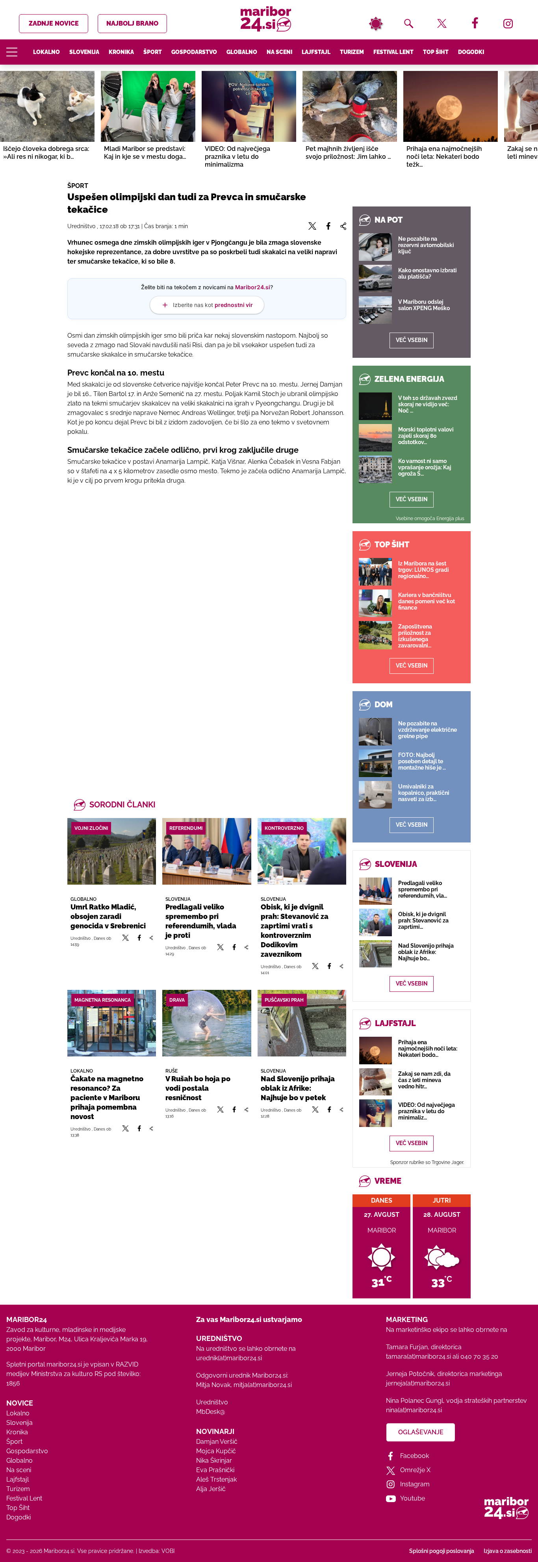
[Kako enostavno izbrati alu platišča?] (375, 278)
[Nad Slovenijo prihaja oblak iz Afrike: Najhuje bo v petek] (302, 1023)
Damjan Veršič (216, 1441)
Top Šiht (436, 52)
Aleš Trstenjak (216, 1479)
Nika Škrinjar (214, 1460)
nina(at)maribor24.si (414, 1410)
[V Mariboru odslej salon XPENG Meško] (375, 310)
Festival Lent (393, 52)
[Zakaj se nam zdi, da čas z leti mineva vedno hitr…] (375, 1081)
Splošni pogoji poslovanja (441, 1551)
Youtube (412, 1498)
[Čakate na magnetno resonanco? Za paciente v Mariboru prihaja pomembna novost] (111, 1023)
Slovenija (84, 52)
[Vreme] (376, 24)
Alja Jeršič (211, 1489)
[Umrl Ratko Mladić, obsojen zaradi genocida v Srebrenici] (111, 851)
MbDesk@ (210, 1411)
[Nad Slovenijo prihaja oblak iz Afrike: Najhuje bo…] (375, 953)
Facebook (414, 1456)
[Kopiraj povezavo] (151, 941)
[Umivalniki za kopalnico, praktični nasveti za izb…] (375, 795)
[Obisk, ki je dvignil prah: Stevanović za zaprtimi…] (375, 922)
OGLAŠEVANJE (420, 1432)
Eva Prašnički (215, 1470)
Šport (152, 52)
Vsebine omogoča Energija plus (430, 518)
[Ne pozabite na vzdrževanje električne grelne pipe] (375, 732)
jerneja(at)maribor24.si (418, 1383)
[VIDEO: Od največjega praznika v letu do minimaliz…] (375, 1113)
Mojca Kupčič (216, 1451)
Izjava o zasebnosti (508, 1551)
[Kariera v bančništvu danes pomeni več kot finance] (375, 603)
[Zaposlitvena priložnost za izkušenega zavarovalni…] (375, 635)
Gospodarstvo (194, 52)
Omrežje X (415, 1470)
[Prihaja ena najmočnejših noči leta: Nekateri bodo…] (375, 1050)
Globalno (241, 52)
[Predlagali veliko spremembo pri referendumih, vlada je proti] (206, 851)
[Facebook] (139, 941)
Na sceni (279, 52)
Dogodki (471, 52)
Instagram (415, 1484)
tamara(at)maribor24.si (418, 1356)
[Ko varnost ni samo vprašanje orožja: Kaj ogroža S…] (375, 469)
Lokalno (46, 52)
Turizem (352, 52)
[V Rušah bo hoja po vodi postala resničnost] (206, 1023)
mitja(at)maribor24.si (263, 1385)
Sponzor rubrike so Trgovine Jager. (427, 1162)
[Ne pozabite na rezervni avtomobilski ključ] (375, 247)
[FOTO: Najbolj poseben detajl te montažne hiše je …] (375, 763)
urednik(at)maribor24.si (229, 1358)
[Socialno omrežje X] (125, 941)
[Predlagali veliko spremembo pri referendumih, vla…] (375, 891)
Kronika (121, 52)
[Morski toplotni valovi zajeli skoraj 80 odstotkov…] (375, 438)
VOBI (167, 1551)
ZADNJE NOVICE (54, 23)
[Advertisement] (206, 576)
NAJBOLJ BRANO (132, 23)
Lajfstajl (316, 52)
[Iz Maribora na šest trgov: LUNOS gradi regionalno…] (375, 572)
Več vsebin (412, 340)
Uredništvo (212, 1402)
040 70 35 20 (479, 1356)
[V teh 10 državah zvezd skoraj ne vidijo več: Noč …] (375, 406)
